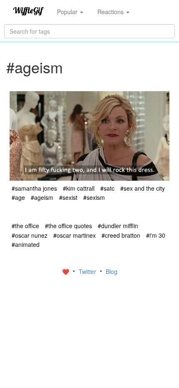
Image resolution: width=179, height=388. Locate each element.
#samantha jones (34, 188)
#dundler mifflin (118, 225)
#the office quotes (68, 225)
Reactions (111, 11)
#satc (107, 188)
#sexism (94, 197)
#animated (26, 244)
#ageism (42, 197)
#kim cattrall (78, 188)
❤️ (66, 271)
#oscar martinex (74, 235)
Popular (68, 11)
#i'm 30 (155, 235)
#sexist (68, 197)
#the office (25, 225)
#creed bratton (121, 235)
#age (18, 197)
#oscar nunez (29, 235)
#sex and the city (142, 188)
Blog (111, 271)
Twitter (88, 271)
